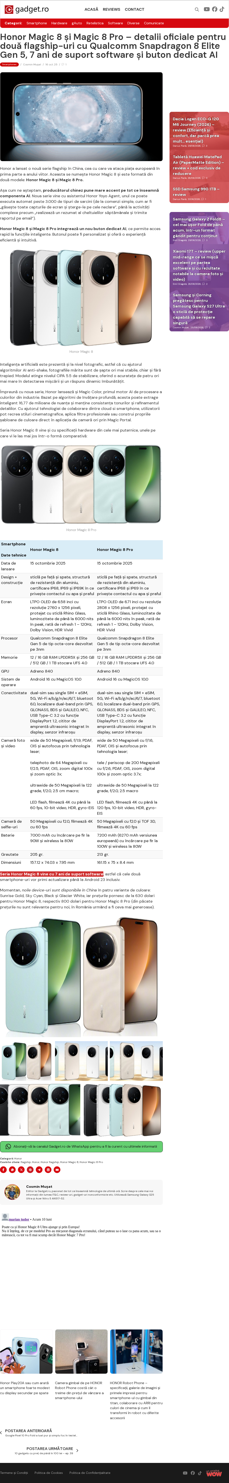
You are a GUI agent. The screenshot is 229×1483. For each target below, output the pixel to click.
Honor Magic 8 (69, 1162)
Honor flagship (50, 1162)
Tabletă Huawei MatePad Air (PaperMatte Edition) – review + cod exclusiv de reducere (198, 165)
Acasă (91, 9)
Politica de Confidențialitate (90, 1473)
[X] (21, 1169)
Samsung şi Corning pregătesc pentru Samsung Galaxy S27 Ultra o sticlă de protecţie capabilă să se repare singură (199, 309)
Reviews (111, 9)
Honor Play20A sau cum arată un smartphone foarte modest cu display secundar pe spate (25, 1388)
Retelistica (95, 23)
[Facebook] (3, 1169)
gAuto (77, 23)
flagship (26, 1162)
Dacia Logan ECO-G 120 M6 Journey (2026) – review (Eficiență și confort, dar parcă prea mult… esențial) (196, 130)
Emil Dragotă (180, 240)
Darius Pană (179, 145)
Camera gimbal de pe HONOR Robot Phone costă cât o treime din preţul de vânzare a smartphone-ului (79, 1390)
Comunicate (154, 23)
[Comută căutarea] (197, 9)
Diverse (133, 23)
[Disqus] (81, 1267)
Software (115, 23)
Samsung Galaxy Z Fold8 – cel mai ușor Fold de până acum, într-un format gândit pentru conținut (199, 227)
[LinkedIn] (48, 1169)
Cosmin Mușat (32, 64)
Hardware (59, 23)
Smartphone (37, 23)
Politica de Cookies (49, 1473)
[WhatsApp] (12, 1169)
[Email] (57, 1169)
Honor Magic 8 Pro (91, 1162)
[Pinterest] (30, 1169)
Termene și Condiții (14, 1473)
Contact (134, 9)
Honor (18, 1158)
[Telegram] (39, 1169)
